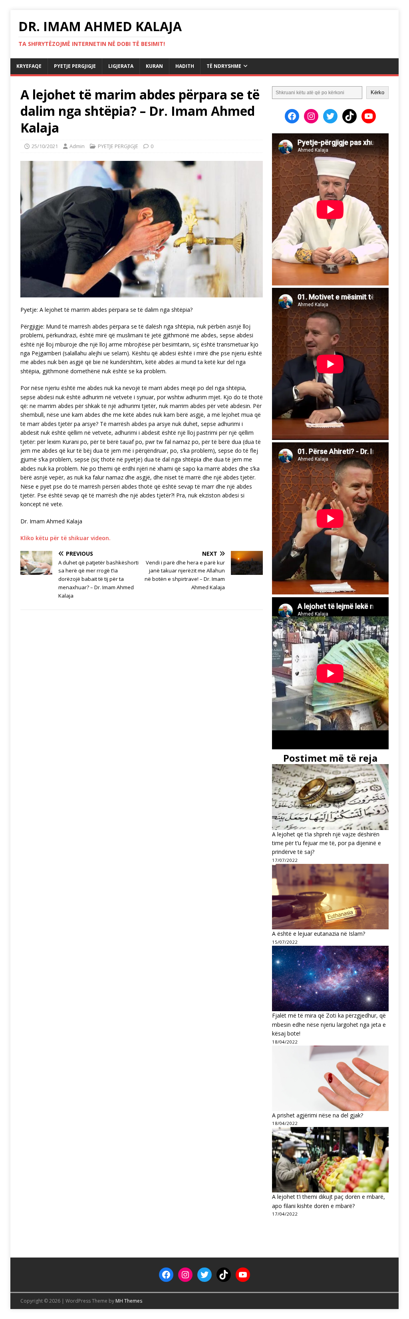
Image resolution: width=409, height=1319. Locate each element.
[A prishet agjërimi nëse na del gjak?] (330, 1078)
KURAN (154, 66)
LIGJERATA (120, 66)
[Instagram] (311, 116)
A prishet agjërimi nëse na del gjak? (317, 1115)
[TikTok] (349, 116)
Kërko (377, 92)
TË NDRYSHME (223, 66)
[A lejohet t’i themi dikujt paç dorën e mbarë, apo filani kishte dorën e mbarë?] (330, 1159)
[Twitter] (330, 116)
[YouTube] (368, 116)
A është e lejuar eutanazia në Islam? (318, 933)
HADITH (184, 66)
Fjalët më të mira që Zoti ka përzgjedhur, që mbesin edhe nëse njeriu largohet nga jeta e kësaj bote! (329, 1024)
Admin (77, 146)
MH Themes (128, 1300)
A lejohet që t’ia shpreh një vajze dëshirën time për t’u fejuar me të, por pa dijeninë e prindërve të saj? (326, 843)
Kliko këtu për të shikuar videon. (65, 538)
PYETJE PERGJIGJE (75, 66)
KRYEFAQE (29, 66)
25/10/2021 (45, 146)
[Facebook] (292, 116)
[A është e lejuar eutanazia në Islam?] (330, 896)
